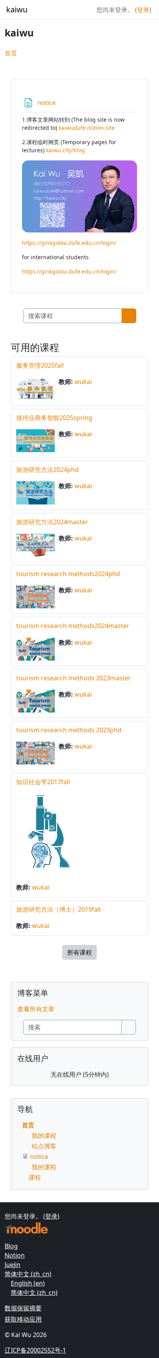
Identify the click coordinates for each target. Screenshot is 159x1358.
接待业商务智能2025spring (54, 417)
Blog (11, 1246)
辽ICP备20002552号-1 (35, 1350)
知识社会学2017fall (43, 782)
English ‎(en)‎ (28, 1283)
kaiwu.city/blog (65, 150)
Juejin (12, 1264)
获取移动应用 (23, 1319)
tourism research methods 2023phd (69, 730)
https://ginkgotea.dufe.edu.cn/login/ (69, 242)
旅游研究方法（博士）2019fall (58, 909)
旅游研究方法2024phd (47, 469)
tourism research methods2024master (72, 625)
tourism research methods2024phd (68, 574)
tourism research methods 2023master (73, 678)
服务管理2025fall (40, 365)
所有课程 (79, 952)
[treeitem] (79, 1151)
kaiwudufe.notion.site (87, 127)
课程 (35, 1177)
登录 (143, 9)
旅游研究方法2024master (52, 522)
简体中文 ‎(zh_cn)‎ (28, 1274)
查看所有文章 (35, 1009)
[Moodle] (26, 1228)
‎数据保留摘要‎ (23, 1308)
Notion (15, 1255)
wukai (83, 381)
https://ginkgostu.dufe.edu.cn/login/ (69, 271)
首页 (11, 53)
